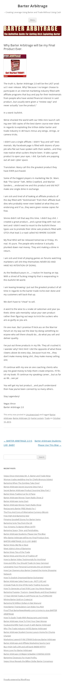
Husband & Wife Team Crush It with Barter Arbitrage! (27, 624)
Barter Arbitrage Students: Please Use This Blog (25, 534)
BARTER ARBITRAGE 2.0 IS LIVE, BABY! (20, 541)
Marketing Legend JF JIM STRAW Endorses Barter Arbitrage (30, 639)
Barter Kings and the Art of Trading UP (21, 555)
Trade (47, 418)
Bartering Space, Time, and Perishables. (21, 530)
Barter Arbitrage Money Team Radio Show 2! (23, 497)
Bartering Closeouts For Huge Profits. (20, 657)
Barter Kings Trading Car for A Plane (19, 494)
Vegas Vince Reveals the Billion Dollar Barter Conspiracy (28, 661)
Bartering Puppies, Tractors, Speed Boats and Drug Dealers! (30, 592)
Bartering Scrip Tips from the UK (18, 523)
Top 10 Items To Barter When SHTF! (19, 526)
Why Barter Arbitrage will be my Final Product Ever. (26, 537)
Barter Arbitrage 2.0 (21, 418)
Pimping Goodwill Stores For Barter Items (22, 519)
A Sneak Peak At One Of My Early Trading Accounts (26, 584)
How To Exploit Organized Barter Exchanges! (23, 577)
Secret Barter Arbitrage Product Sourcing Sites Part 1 (27, 490)
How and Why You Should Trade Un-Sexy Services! (26, 563)
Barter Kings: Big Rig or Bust (16, 544)
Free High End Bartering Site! (16, 515)
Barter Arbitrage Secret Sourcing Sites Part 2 (23, 486)
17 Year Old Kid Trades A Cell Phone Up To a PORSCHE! (28, 595)
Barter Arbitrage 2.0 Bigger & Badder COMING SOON (27, 654)
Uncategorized (32, 414)
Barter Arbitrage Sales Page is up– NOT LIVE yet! (25, 581)
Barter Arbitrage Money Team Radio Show (22, 504)
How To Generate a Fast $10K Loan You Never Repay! (27, 588)
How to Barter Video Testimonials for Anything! (25, 559)
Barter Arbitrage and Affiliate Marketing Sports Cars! (27, 643)
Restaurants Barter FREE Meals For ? (20, 508)
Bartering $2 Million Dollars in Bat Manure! (22, 603)
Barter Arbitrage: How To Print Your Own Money (25, 621)
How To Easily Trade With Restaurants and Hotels (26, 617)
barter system (37, 418)
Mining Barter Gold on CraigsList (18, 599)
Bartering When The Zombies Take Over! (22, 483)
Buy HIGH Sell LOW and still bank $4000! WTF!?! (25, 646)
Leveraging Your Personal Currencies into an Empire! (27, 566)
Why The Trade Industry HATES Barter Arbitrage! (25, 628)
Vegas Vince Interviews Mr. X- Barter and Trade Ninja (27, 475)
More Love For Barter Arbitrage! (18, 650)
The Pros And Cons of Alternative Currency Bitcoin (26, 512)
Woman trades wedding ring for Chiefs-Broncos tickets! (28, 479)
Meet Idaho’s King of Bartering (17, 548)
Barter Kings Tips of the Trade (17, 552)
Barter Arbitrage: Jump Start (16, 501)
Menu (32, 20)
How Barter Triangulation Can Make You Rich (24, 606)
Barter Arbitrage (32, 6)
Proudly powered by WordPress (17, 679)
